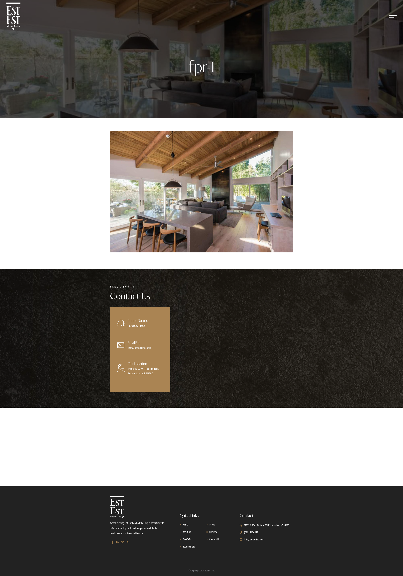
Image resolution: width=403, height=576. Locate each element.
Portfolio (187, 539)
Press (212, 524)
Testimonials (189, 546)
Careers (213, 532)
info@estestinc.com (139, 347)
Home (185, 524)
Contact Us (214, 539)
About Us (187, 532)
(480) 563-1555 (136, 325)
